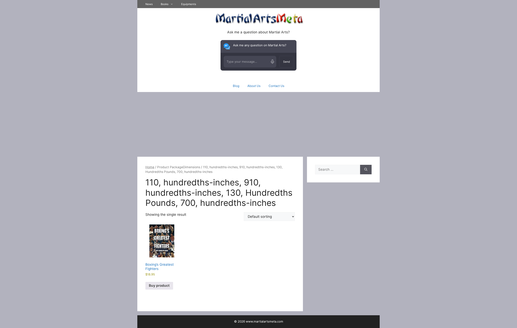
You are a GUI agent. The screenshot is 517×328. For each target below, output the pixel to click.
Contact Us (276, 86)
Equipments (188, 4)
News (149, 4)
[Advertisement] (258, 122)
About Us (254, 86)
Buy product (159, 286)
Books (164, 4)
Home (149, 167)
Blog (236, 86)
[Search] (366, 170)
